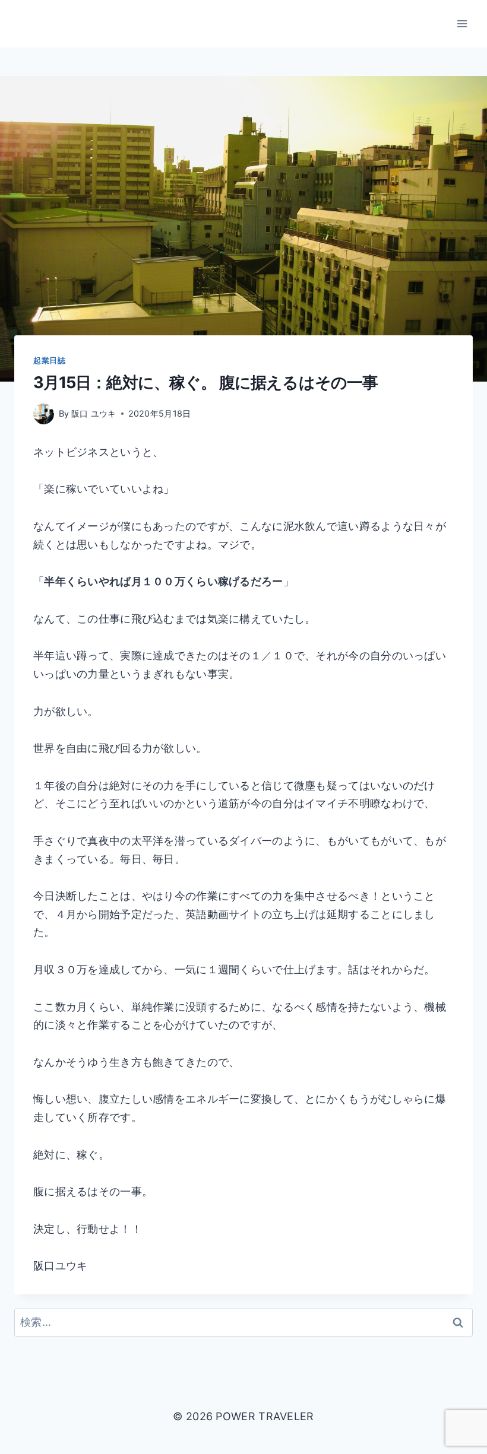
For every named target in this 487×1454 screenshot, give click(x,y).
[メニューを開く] (462, 23)
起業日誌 (49, 360)
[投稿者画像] (43, 414)
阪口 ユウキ (93, 413)
